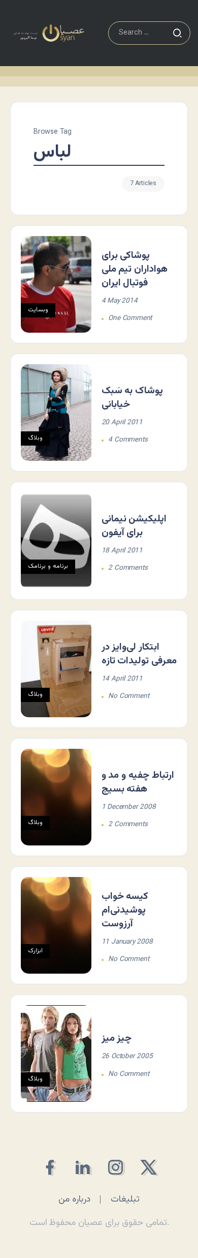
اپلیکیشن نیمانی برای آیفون (134, 525)
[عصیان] (49, 33)
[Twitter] (148, 1167)
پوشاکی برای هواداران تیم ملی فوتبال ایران (135, 269)
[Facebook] (49, 1167)
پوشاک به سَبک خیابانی (132, 397)
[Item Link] (56, 284)
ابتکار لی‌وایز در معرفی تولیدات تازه (139, 653)
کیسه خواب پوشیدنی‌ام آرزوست (125, 910)
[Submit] (177, 33)
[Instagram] (115, 1167)
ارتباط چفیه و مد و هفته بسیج (138, 782)
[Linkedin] (82, 1167)
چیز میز (117, 1038)
